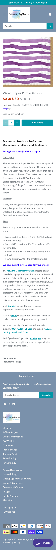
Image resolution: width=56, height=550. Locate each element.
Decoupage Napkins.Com (30, 539)
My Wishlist (8, 441)
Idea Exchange (10, 449)
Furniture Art (9, 511)
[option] (28, 62)
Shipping (7, 428)
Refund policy (9, 458)
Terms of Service (11, 454)
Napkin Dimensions (12, 470)
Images (6, 491)
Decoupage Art (10, 507)
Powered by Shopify (11, 542)
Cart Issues (8, 445)
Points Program (10, 496)
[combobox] (25, 26)
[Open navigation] (4, 14)
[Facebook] (5, 403)
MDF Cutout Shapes (22, 328)
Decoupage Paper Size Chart (17, 478)
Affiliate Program (11, 432)
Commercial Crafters (13, 487)
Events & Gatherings (13, 483)
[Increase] (17, 123)
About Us (7, 500)
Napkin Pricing (10, 474)
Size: (5, 114)
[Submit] (50, 26)
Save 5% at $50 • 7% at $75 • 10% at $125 (28, 2)
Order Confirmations (13, 436)
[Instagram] (9, 403)
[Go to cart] (50, 14)
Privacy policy (9, 462)
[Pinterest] (13, 403)
